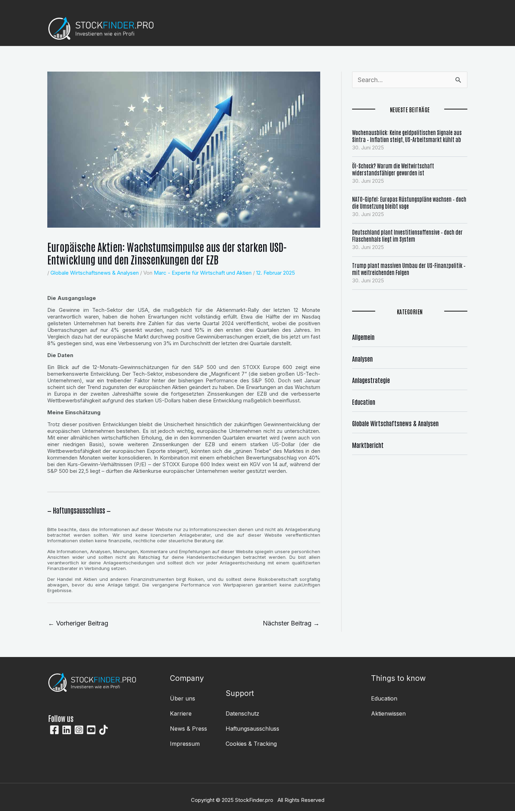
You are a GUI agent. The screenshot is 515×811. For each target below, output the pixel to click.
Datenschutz (242, 713)
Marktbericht (368, 445)
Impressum (185, 743)
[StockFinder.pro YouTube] (91, 730)
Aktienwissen (388, 713)
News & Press (188, 728)
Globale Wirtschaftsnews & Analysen (94, 272)
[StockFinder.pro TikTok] (103, 730)
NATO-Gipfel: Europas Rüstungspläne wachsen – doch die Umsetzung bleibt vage (409, 202)
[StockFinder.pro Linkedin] (66, 730)
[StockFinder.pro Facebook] (54, 730)
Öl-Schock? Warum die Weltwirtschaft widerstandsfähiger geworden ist (393, 169)
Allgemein (363, 337)
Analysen (362, 358)
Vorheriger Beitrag (78, 623)
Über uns (182, 698)
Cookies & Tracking (251, 743)
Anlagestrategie (371, 380)
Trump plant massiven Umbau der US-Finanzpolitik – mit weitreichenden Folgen (409, 269)
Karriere (181, 713)
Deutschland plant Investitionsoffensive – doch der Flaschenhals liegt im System (407, 235)
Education (363, 401)
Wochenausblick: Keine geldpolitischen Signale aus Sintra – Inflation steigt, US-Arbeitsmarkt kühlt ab (407, 136)
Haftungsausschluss (252, 728)
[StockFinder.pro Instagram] (79, 730)
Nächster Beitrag (291, 623)
